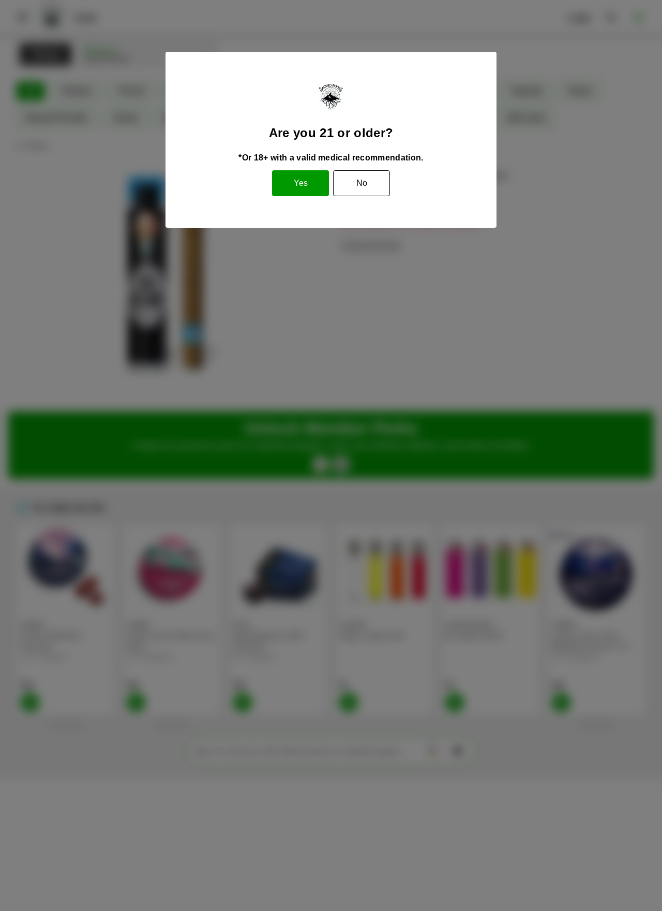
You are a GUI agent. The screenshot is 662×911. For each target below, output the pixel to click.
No (361, 183)
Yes (301, 183)
